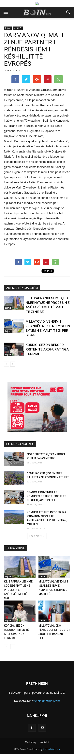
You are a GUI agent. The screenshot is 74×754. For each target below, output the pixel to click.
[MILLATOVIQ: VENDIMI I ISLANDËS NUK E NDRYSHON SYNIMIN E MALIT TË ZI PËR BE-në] (14, 326)
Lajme (7, 28)
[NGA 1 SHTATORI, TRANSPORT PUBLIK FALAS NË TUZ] (14, 459)
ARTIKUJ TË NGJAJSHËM (22, 287)
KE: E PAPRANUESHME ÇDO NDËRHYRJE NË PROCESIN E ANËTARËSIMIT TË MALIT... (18, 590)
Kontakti (44, 742)
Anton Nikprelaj (51, 749)
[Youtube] (42, 728)
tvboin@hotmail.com (47, 701)
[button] (68, 12)
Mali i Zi (18, 28)
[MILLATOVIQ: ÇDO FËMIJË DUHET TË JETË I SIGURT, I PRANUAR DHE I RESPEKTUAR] (54, 611)
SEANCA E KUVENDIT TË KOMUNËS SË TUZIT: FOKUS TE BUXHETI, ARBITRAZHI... (46, 496)
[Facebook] (32, 728)
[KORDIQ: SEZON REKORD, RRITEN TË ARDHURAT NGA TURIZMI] (14, 349)
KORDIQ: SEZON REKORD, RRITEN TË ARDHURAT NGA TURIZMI (47, 349)
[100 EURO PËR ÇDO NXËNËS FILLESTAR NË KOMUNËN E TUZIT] (14, 478)
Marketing (30, 742)
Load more (35, 536)
